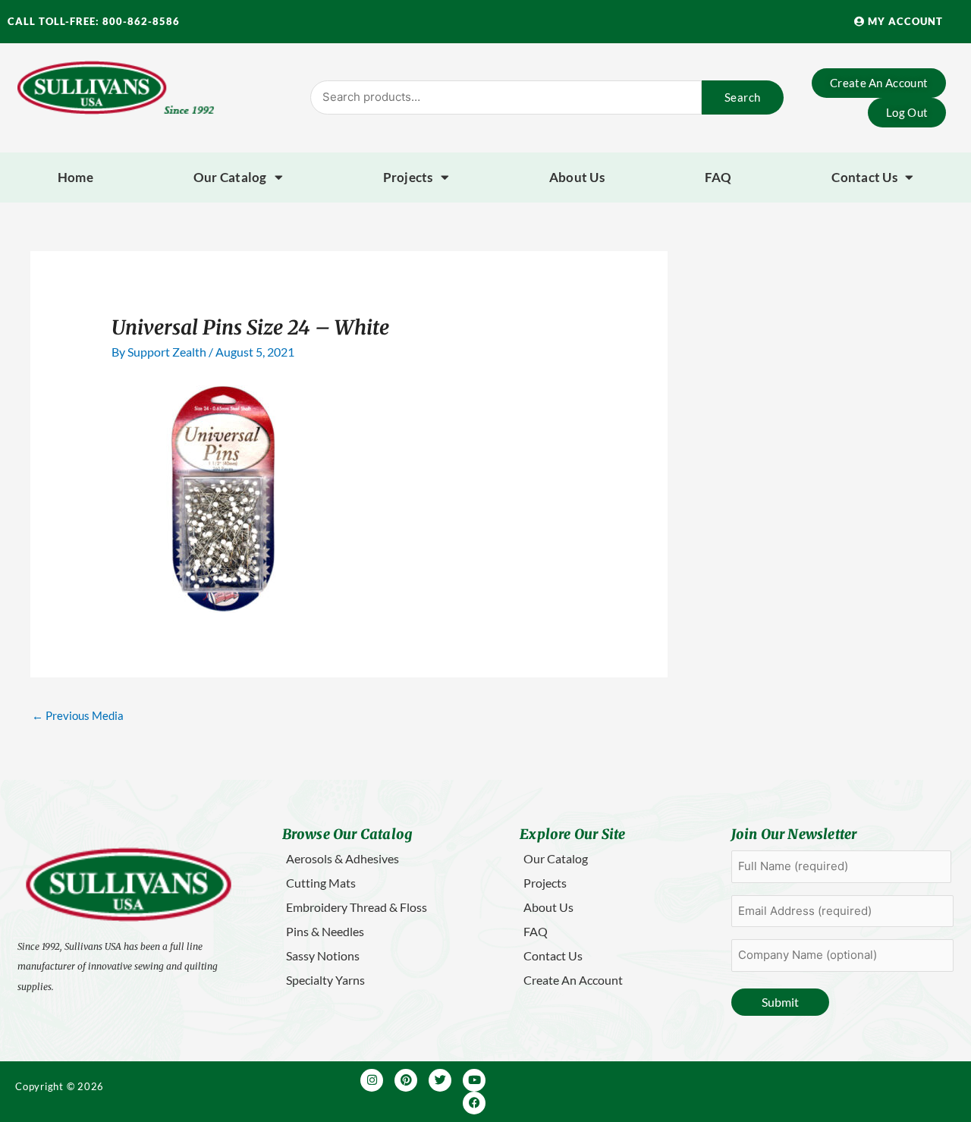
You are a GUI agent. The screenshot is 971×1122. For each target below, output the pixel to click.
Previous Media (78, 715)
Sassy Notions (323, 955)
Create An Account (573, 980)
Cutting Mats (321, 882)
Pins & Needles (325, 931)
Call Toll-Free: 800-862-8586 (94, 21)
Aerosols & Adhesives (342, 858)
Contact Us (864, 177)
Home (75, 177)
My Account (904, 21)
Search (742, 97)
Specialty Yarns (325, 980)
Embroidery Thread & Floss (356, 907)
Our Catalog (230, 177)
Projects (408, 177)
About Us (577, 177)
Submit (780, 1002)
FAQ (718, 177)
